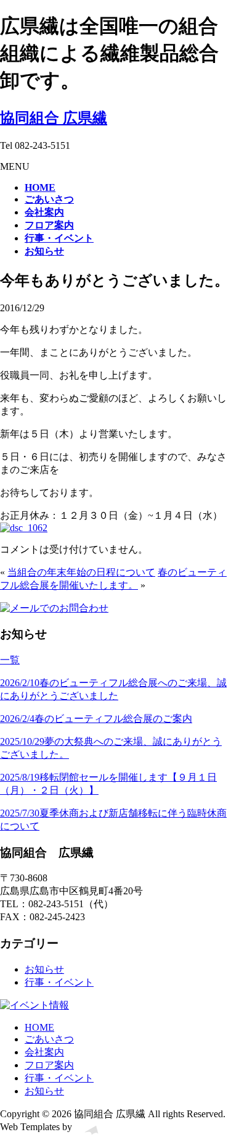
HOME (39, 1027)
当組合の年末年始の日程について (81, 572)
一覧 (10, 660)
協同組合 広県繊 (53, 118)
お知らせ (44, 969)
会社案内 (44, 1052)
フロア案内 (49, 1065)
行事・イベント (59, 982)
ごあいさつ (49, 1039)
